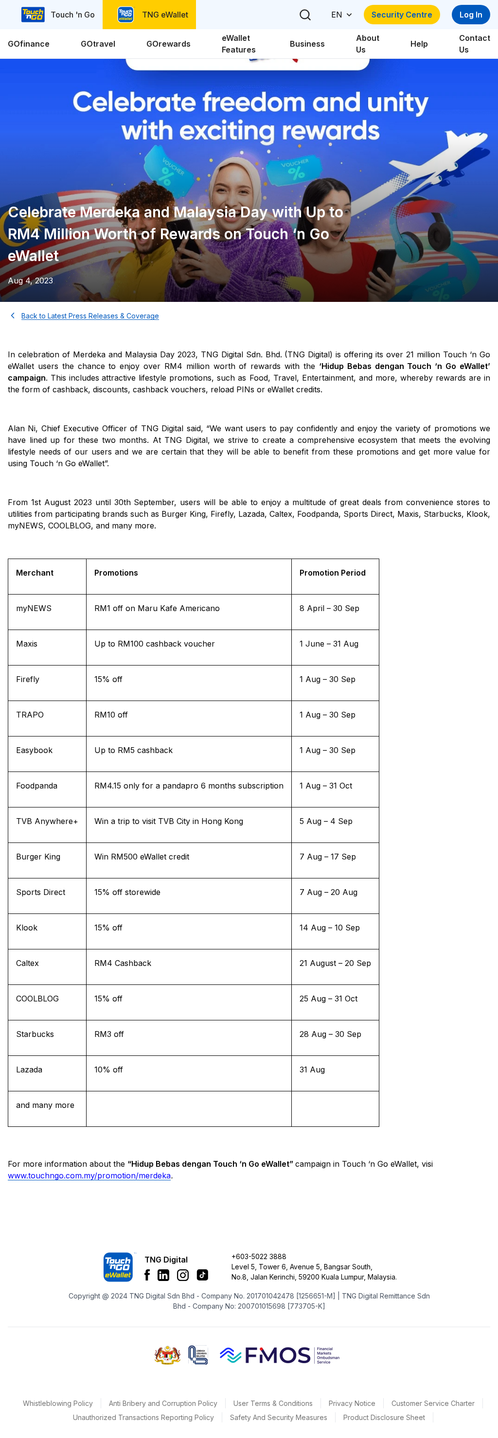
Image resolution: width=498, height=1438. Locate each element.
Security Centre (402, 14)
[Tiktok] (202, 1275)
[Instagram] (183, 1275)
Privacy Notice (352, 1403)
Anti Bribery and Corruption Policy (163, 1403)
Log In (471, 14)
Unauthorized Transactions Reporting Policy (143, 1417)
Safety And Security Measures (278, 1417)
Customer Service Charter (433, 1403)
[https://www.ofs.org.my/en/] (279, 1355)
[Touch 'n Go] (119, 1267)
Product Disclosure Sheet (384, 1417)
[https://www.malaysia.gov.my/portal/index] (167, 1355)
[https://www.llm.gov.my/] (198, 1355)
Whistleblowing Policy (58, 1403)
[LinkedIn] (163, 1275)
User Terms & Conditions (273, 1403)
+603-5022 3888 (258, 1256)
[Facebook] (147, 1275)
